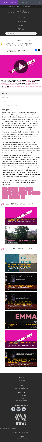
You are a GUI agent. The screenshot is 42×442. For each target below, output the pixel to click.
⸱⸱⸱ (39, 2)
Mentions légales (21, 388)
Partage (5, 97)
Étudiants (23, 2)
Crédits (21, 385)
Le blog (19, 6)
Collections (21, 21)
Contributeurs (21, 401)
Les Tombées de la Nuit (13, 41)
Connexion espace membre (21, 432)
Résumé (4, 93)
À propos (12, 6)
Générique (6, 101)
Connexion (26, 6)
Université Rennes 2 (9, 2)
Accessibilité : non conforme (8, 428)
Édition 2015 (27, 41)
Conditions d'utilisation (11, 105)
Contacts (21, 383)
